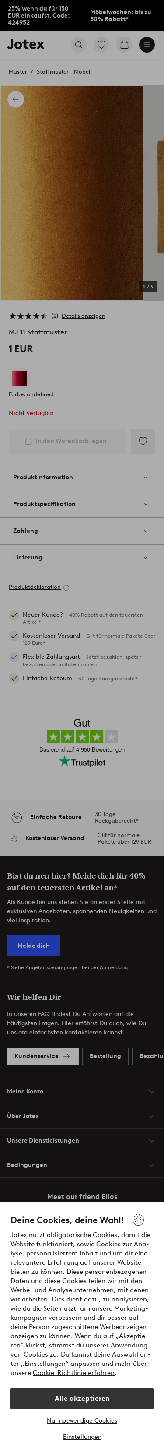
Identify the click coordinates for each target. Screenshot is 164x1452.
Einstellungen (82, 1437)
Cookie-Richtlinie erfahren (74, 1373)
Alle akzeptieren (82, 1398)
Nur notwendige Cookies (82, 1420)
